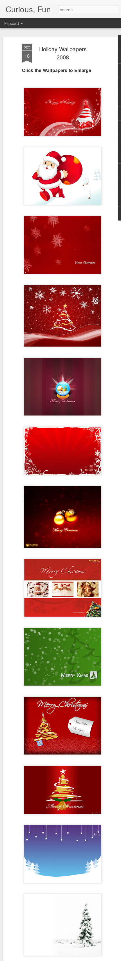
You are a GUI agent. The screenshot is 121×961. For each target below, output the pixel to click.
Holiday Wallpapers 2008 (63, 53)
